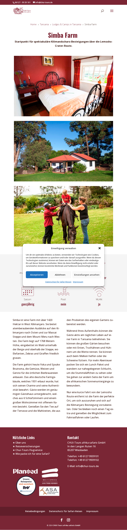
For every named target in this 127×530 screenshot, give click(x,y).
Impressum (78, 282)
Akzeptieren (37, 274)
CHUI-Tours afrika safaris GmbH (66, 525)
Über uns (20, 442)
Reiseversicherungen (27, 446)
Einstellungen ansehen (86, 274)
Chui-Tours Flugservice (28, 450)
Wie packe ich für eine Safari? (32, 453)
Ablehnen (60, 274)
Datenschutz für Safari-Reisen (58, 282)
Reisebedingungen (35, 511)
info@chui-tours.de (87, 466)
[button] (99, 248)
